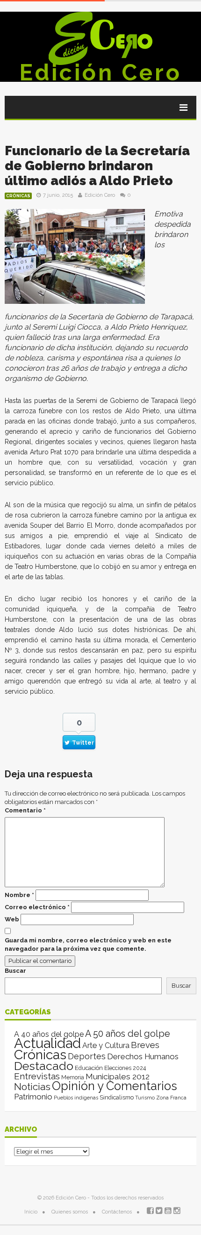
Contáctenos (117, 1212)
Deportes (87, 1056)
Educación (89, 1067)
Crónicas (18, 196)
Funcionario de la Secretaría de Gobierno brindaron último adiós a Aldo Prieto (97, 165)
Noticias (32, 1086)
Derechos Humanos (143, 1056)
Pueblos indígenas (76, 1097)
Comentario (25, 810)
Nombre (19, 894)
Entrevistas (37, 1076)
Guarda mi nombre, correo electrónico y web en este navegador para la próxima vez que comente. (88, 944)
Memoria (72, 1077)
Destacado (43, 1066)
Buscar (15, 970)
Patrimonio (33, 1096)
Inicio (30, 1212)
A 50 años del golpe (127, 1033)
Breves (145, 1045)
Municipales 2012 (118, 1076)
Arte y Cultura (105, 1045)
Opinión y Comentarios (114, 1086)
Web (12, 919)
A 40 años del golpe (49, 1034)
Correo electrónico (37, 907)
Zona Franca (171, 1097)
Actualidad (47, 1043)
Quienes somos (69, 1212)
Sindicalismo (117, 1097)
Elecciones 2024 (125, 1068)
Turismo (145, 1097)
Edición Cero (100, 72)
